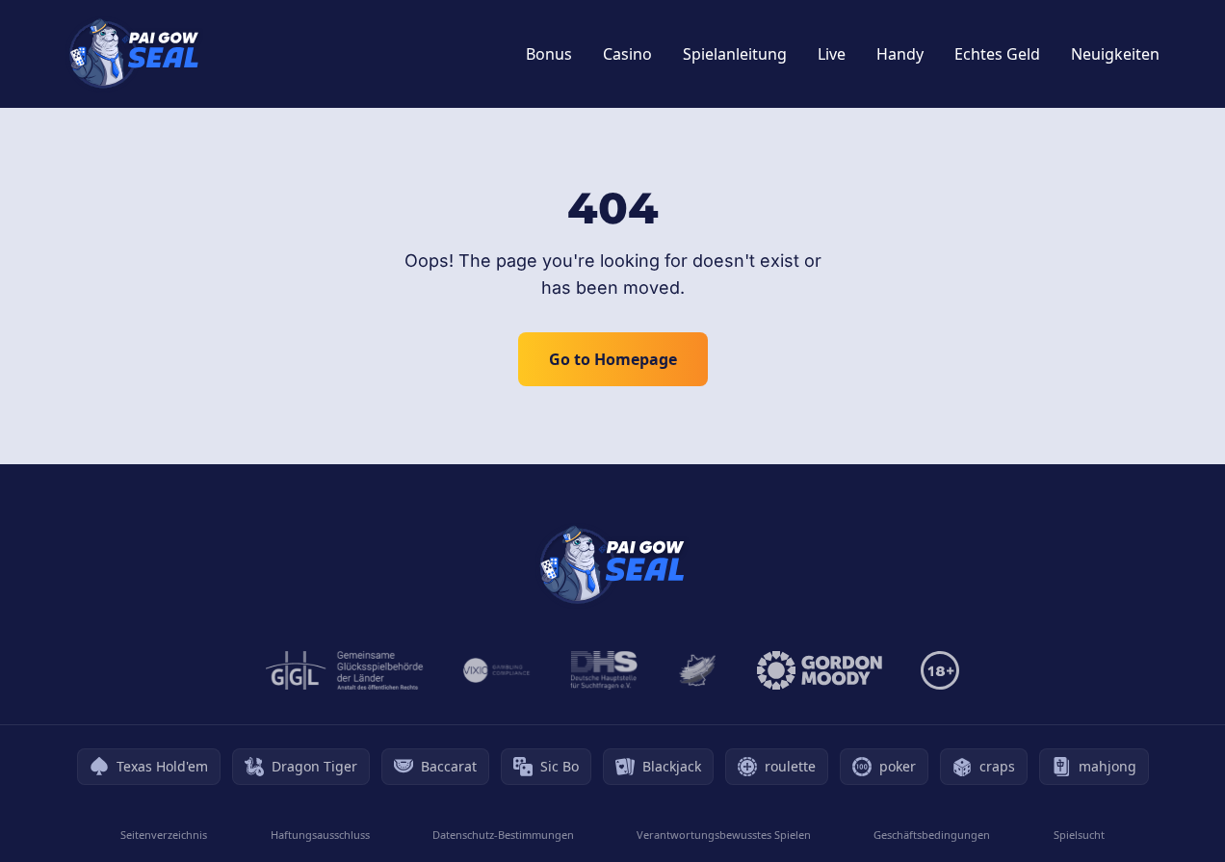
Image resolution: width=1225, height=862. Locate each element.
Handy (900, 54)
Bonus (549, 54)
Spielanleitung (735, 54)
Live (832, 54)
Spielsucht (1079, 834)
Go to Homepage (613, 359)
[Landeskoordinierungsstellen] (697, 670)
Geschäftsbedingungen (931, 834)
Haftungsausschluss (320, 834)
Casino (627, 54)
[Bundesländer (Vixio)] (497, 670)
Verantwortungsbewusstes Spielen (724, 834)
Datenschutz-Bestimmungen (503, 834)
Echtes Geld (997, 54)
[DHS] (604, 670)
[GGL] (345, 670)
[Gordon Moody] (819, 670)
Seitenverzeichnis (163, 834)
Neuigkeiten (1115, 54)
